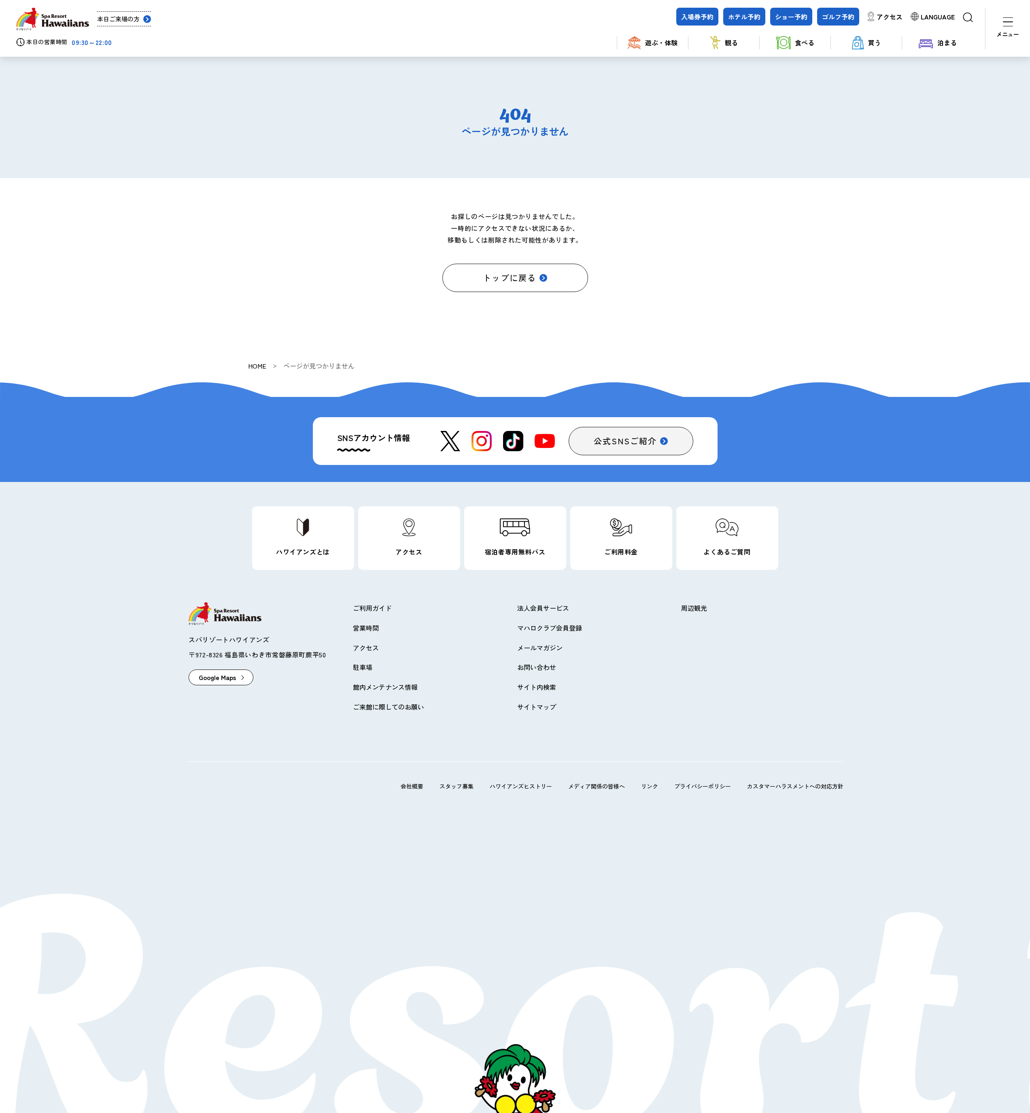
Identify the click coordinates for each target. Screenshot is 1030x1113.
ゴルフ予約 (838, 16)
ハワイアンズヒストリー (521, 786)
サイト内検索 (536, 687)
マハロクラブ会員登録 (549, 628)
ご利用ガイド (372, 608)
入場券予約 (697, 16)
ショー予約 (791, 16)
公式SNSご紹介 (625, 441)
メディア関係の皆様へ (596, 786)
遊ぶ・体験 (661, 42)
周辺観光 (694, 608)
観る (731, 42)
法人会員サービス (543, 608)
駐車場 (362, 667)
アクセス (890, 16)
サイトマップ (536, 707)
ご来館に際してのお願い (388, 707)
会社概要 (412, 786)
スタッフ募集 (457, 786)
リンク (649, 786)
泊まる (947, 42)
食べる (804, 42)
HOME (257, 366)
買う (874, 42)
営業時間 (366, 628)
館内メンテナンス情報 (385, 687)
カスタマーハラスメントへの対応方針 (795, 786)
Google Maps (217, 677)
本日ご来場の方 (118, 19)
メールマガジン (540, 647)
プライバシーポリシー (702, 786)
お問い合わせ (536, 667)
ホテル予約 (744, 16)
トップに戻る (509, 278)
